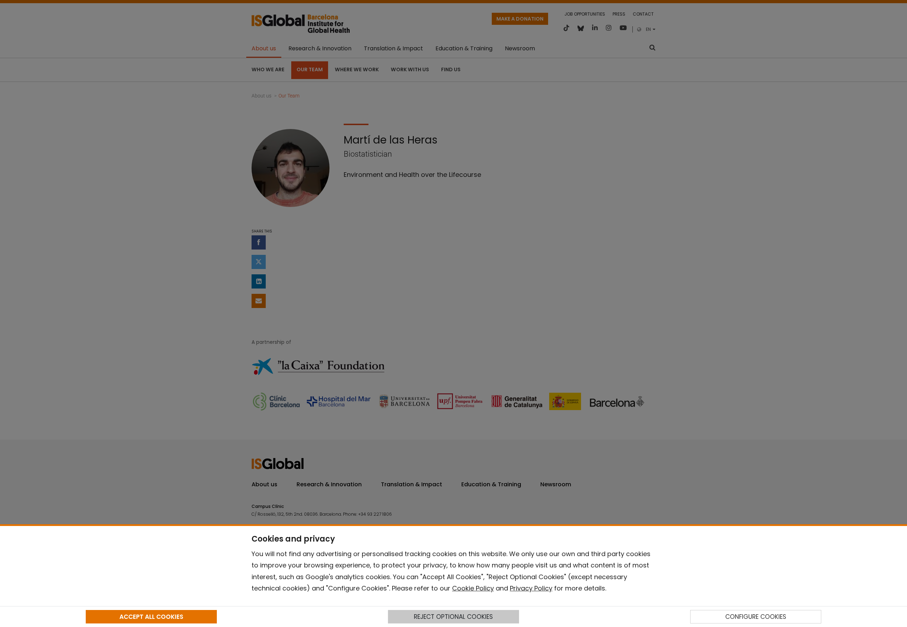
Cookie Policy (473, 588)
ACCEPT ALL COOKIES (151, 616)
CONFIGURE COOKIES (755, 616)
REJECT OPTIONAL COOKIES (453, 616)
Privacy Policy (531, 588)
